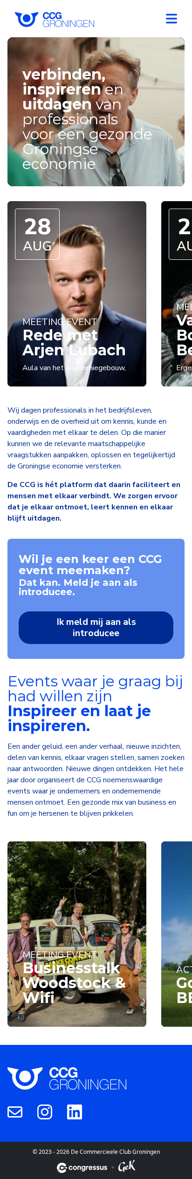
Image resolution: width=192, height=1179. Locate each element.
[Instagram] (44, 1111)
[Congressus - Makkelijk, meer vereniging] (82, 1168)
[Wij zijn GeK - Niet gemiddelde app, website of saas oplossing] (126, 1167)
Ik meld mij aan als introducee (96, 627)
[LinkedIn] (74, 1111)
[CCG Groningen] (54, 18)
